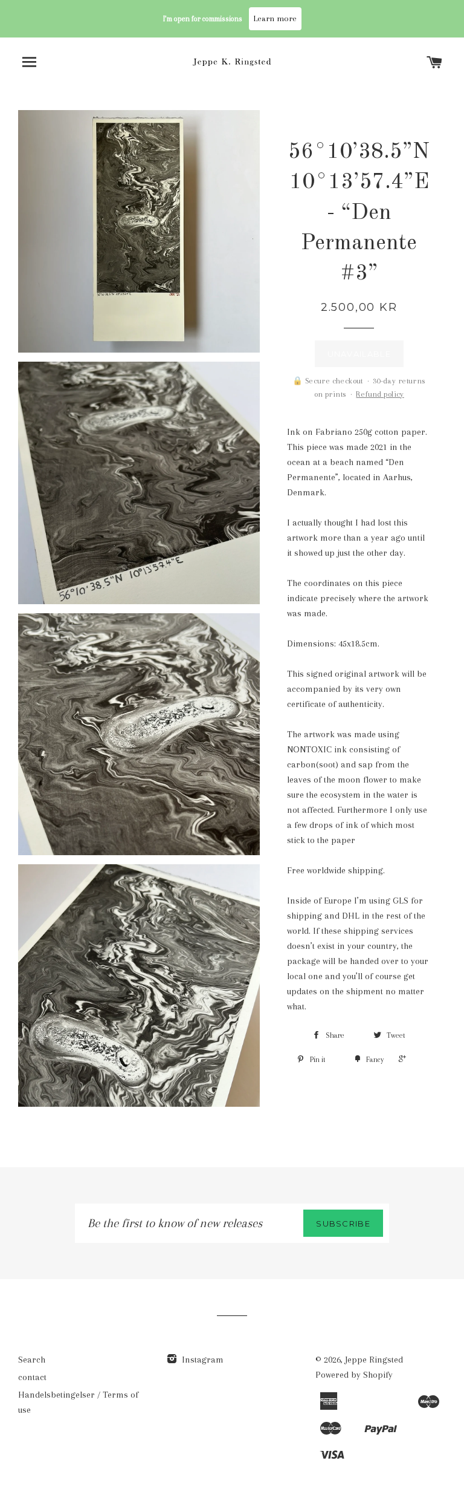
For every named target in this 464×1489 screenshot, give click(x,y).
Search (31, 1359)
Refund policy (380, 394)
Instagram (201, 1359)
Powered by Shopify (354, 1374)
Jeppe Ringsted (374, 1359)
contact (32, 1377)
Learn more (275, 18)
